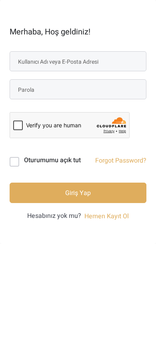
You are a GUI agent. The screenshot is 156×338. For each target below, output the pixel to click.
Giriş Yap (78, 193)
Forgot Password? (120, 160)
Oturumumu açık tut (52, 160)
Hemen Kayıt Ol (106, 216)
